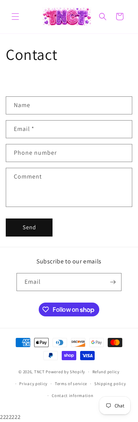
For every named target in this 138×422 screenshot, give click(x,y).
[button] (15, 16)
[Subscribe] (112, 282)
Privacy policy (33, 383)
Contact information (72, 395)
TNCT (39, 371)
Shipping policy (110, 383)
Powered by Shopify (65, 371)
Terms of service (71, 383)
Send (29, 227)
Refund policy (106, 371)
